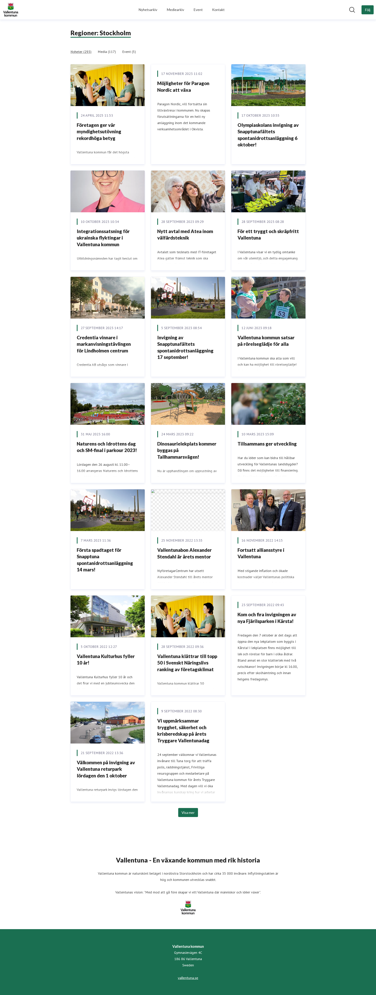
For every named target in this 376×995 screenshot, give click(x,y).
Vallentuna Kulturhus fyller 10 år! (106, 659)
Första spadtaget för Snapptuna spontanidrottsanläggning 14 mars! (105, 560)
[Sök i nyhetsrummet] (352, 10)
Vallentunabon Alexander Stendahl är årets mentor (184, 553)
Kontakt (218, 9)
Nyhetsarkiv (147, 9)
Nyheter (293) (80, 51)
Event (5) (129, 51)
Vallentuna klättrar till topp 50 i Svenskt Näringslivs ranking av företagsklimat (187, 662)
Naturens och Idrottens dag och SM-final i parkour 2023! (107, 447)
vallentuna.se (188, 978)
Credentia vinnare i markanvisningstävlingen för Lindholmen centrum (104, 344)
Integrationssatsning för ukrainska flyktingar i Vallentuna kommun (103, 237)
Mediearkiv (175, 9)
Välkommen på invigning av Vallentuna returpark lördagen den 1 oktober (106, 769)
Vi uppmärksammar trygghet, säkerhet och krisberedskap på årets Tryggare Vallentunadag (183, 730)
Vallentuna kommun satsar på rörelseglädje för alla (266, 341)
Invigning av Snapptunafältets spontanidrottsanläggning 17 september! (185, 347)
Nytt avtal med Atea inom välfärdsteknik (185, 234)
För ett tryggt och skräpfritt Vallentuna (268, 234)
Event (198, 9)
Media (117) (107, 51)
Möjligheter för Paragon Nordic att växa (183, 86)
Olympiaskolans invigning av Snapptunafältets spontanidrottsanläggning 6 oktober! (268, 135)
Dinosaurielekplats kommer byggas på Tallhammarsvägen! (186, 450)
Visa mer (188, 812)
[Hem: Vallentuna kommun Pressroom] (10, 9)
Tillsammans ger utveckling (267, 444)
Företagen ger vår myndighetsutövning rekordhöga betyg (99, 131)
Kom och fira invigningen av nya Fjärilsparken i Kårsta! (267, 618)
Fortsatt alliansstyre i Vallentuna (261, 553)
